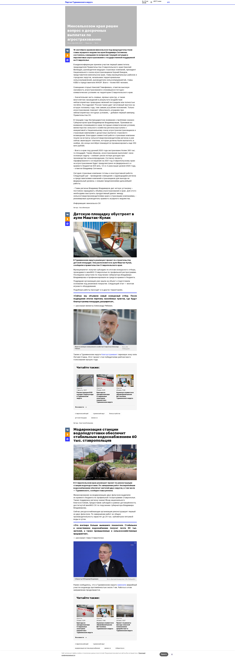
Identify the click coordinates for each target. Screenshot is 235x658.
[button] (105, 239)
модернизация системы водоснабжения (87, 648)
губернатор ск (119, 648)
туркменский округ (99, 413)
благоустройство (114, 413)
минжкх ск (94, 418)
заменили (121, 585)
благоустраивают (109, 354)
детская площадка (81, 418)
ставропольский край (81, 413)
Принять (164, 654)
